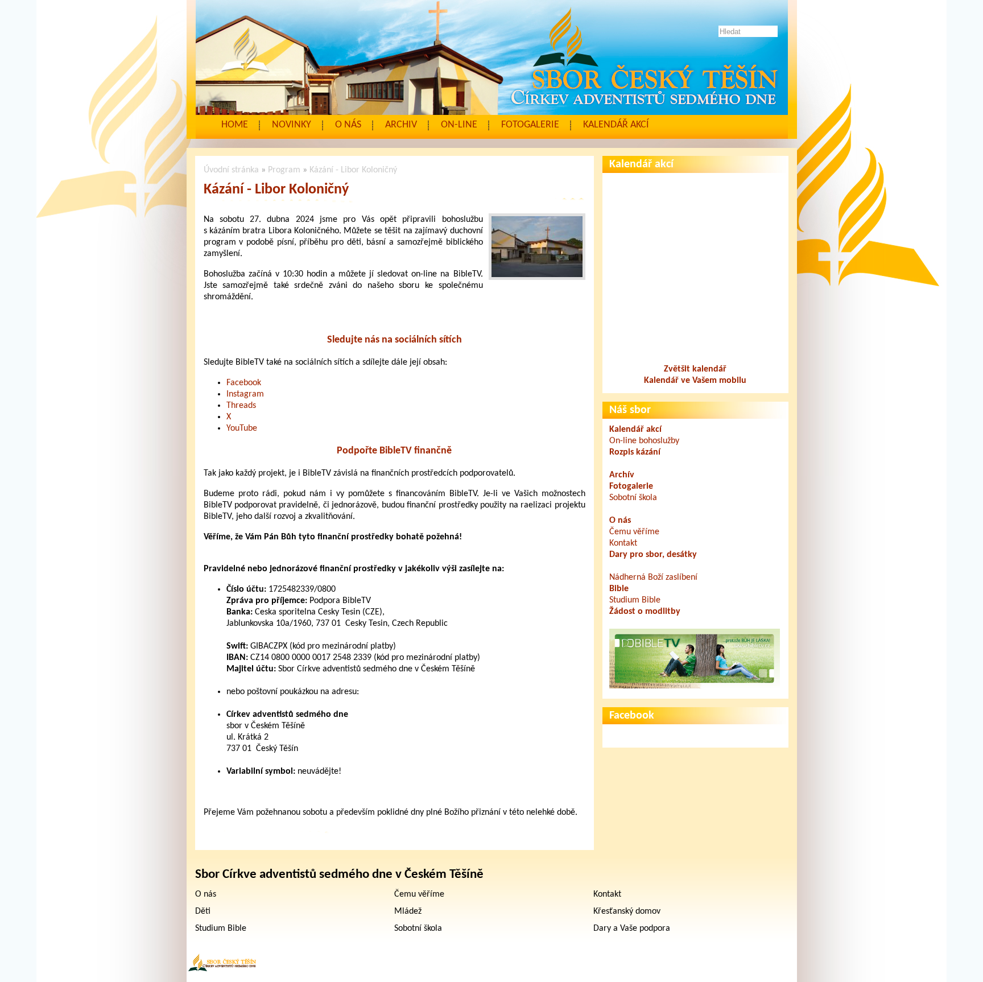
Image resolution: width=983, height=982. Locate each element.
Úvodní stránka (231, 170)
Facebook (243, 382)
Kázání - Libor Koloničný (353, 170)
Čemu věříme (634, 532)
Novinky (291, 124)
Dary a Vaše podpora (631, 928)
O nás (348, 124)
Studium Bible (634, 600)
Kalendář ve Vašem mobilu (695, 380)
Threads (241, 405)
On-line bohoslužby (644, 440)
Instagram (245, 394)
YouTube (241, 428)
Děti (202, 911)
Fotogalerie (530, 124)
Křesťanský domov (626, 911)
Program (284, 170)
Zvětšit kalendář (695, 369)
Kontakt (623, 543)
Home (234, 124)
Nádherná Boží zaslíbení (653, 577)
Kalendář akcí (616, 124)
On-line (459, 124)
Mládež (408, 911)
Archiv (401, 124)
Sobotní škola (633, 497)
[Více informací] (694, 686)
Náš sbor (630, 410)
